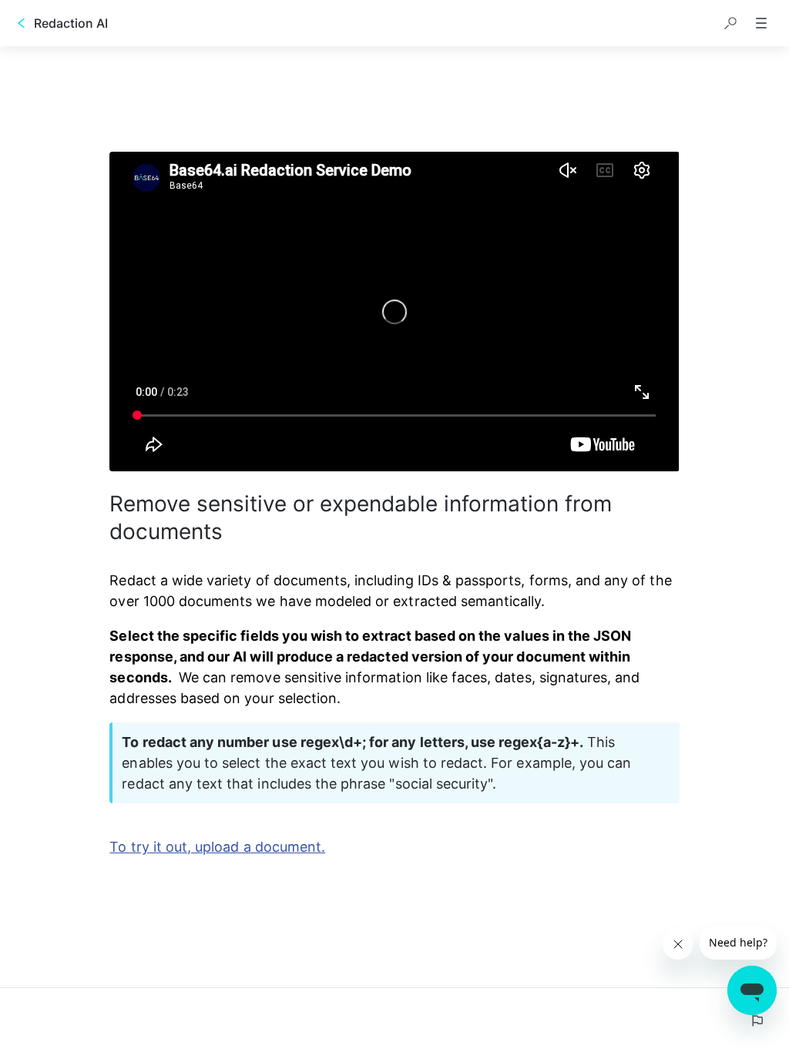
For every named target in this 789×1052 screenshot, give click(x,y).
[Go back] (21, 23)
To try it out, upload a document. (217, 847)
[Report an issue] (757, 1020)
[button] (730, 23)
